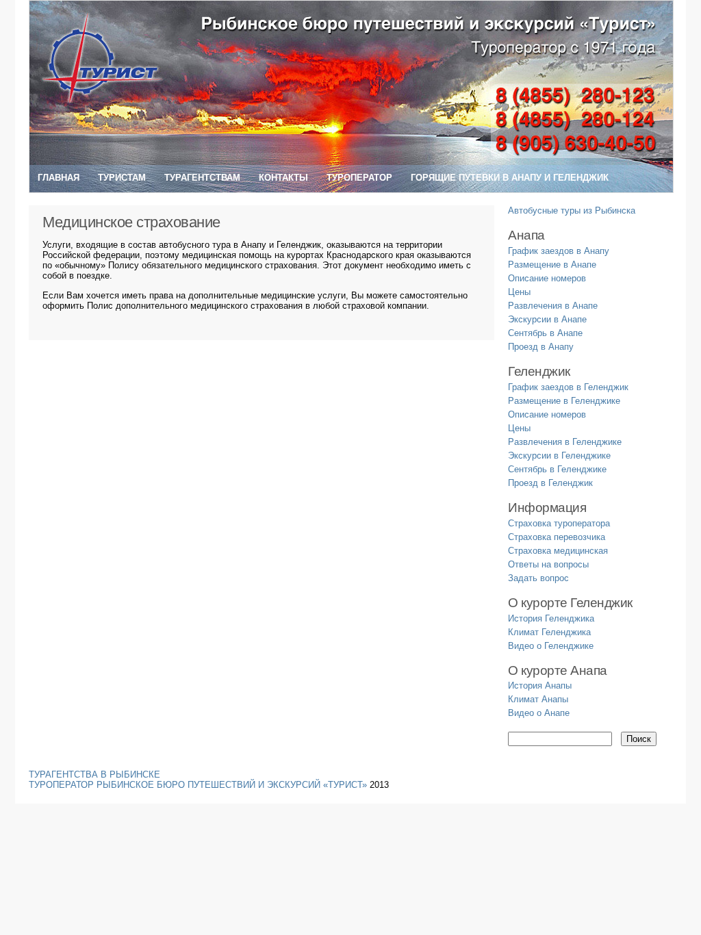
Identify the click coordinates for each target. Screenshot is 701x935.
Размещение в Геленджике (564, 401)
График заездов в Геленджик (568, 387)
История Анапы (540, 685)
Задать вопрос (538, 578)
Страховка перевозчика (556, 537)
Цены (519, 292)
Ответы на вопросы (548, 564)
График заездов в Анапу (558, 251)
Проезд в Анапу (541, 347)
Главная (58, 177)
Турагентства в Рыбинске (94, 774)
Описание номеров (547, 278)
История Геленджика (551, 618)
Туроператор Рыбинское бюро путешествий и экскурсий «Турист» (198, 785)
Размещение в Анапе (552, 264)
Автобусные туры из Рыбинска (571, 210)
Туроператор (359, 177)
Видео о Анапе (539, 713)
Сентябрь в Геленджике (557, 469)
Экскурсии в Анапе (547, 319)
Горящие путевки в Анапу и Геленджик (510, 177)
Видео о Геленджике (551, 646)
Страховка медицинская (558, 551)
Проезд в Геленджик (550, 483)
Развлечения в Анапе (553, 305)
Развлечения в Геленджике (565, 442)
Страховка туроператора (559, 523)
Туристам (122, 177)
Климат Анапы (538, 699)
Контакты (283, 177)
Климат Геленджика (549, 632)
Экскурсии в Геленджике (559, 455)
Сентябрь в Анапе (545, 333)
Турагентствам (202, 177)
